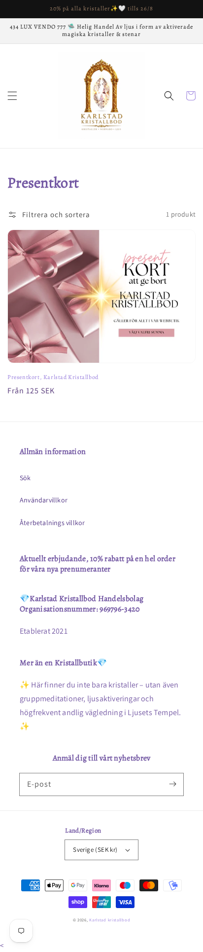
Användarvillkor (44, 499)
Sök (25, 477)
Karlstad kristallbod (109, 919)
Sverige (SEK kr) (95, 849)
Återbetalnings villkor (52, 522)
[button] (12, 96)
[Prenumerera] (172, 784)
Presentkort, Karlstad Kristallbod (53, 377)
